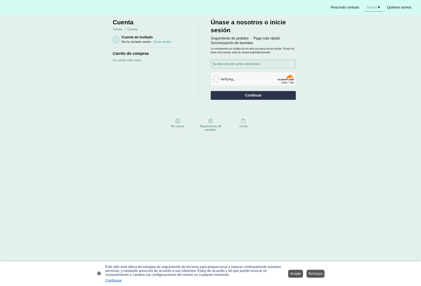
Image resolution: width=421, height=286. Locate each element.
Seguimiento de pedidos (210, 128)
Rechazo (316, 273)
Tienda (117, 29)
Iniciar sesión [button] (162, 41)
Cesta (243, 126)
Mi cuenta (177, 126)
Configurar (113, 280)
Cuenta (132, 29)
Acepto (295, 273)
